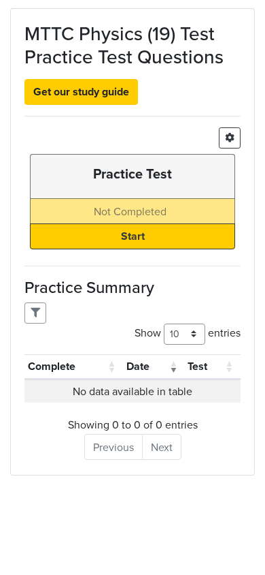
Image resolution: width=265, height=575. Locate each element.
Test (197, 366)
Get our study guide (81, 91)
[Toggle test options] (230, 138)
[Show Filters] (35, 313)
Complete (51, 366)
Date (137, 366)
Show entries (188, 332)
